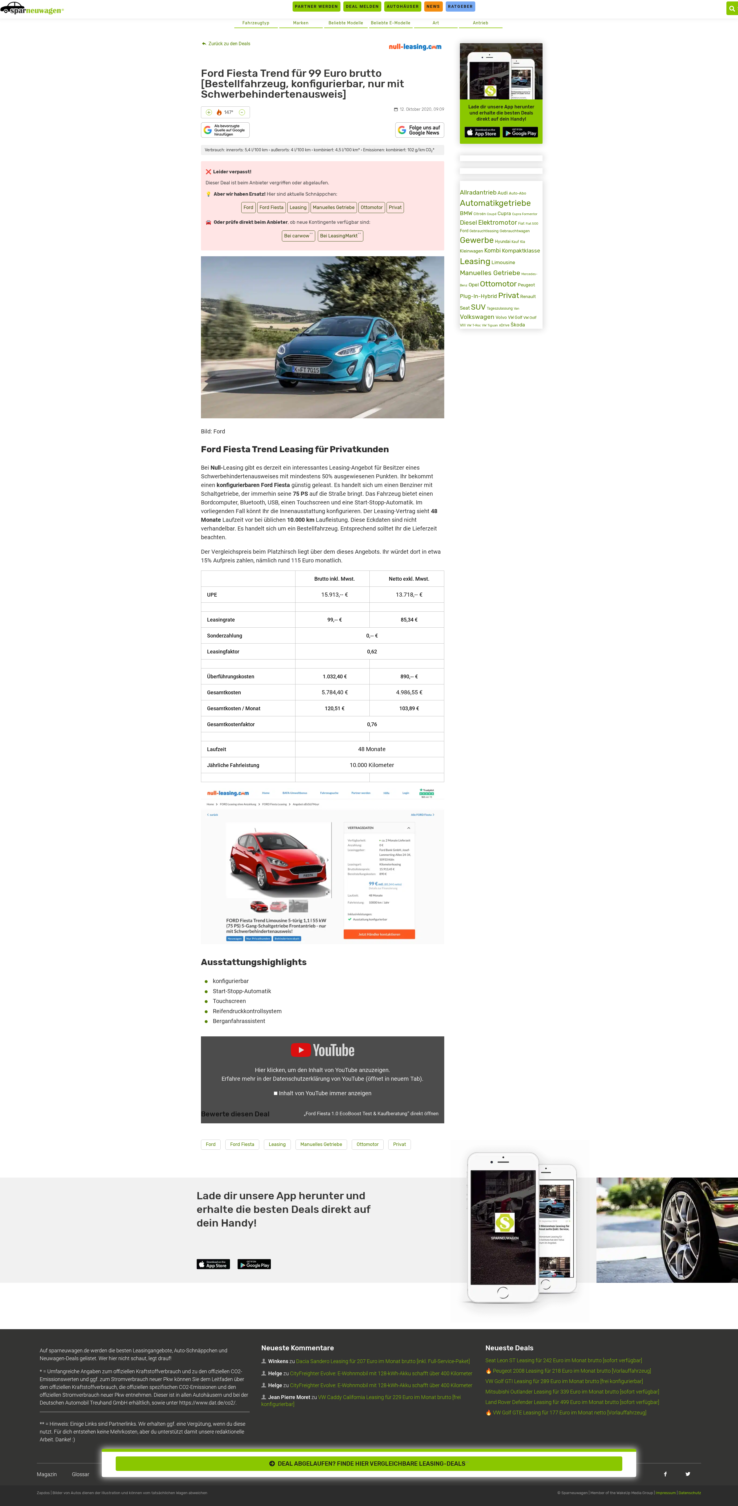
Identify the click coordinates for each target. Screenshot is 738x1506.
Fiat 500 (532, 224)
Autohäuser (403, 6)
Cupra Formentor (524, 214)
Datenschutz (690, 1493)
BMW (466, 213)
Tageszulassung (500, 308)
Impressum (666, 1493)
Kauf (515, 242)
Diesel (468, 222)
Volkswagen (477, 316)
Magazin (47, 1474)
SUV (478, 307)
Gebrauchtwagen (515, 231)
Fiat (521, 223)
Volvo (501, 317)
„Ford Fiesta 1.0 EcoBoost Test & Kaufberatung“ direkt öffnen (371, 1113)
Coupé (491, 214)
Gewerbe (477, 240)
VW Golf (515, 317)
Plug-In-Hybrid (478, 296)
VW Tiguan (490, 325)
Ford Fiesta (272, 207)
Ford (248, 207)
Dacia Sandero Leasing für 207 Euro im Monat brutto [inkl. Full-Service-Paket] (383, 1361)
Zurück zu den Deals (228, 43)
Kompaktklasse (521, 250)
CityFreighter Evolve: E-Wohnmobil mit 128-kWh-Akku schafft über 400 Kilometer (381, 1373)
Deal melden (362, 6)
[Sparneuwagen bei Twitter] (688, 1474)
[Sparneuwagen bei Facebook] (665, 1474)
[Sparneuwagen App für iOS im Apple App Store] (482, 132)
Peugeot (526, 285)
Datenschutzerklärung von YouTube (347, 1078)
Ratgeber (460, 6)
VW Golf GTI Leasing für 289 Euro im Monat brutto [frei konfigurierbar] (564, 1381)
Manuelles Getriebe (334, 207)
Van (516, 308)
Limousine (503, 262)
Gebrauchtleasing (483, 231)
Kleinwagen (471, 251)
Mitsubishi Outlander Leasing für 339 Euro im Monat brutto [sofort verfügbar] (572, 1392)
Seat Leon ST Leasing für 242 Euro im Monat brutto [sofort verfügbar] (563, 1360)
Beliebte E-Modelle (391, 23)
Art (436, 23)
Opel (474, 285)
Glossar (80, 1474)
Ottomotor (372, 207)
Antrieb (480, 23)
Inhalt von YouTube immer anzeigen (325, 1093)
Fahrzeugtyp (255, 23)
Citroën (480, 214)
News (433, 6)
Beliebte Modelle (346, 23)
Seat (465, 308)
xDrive (504, 325)
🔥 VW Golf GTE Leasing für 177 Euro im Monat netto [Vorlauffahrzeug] (565, 1412)
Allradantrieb (478, 192)
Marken (301, 23)
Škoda (518, 325)
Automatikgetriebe (495, 203)
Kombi (492, 250)
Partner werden (316, 6)
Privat (395, 207)
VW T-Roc (474, 325)
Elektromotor (497, 222)
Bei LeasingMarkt (340, 235)
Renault (528, 296)
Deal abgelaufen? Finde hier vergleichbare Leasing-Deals (372, 1463)
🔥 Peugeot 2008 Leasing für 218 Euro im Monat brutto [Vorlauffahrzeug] (568, 1371)
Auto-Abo (517, 193)
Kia (522, 242)
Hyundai (502, 241)
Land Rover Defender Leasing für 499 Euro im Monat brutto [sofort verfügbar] (572, 1402)
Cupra (504, 213)
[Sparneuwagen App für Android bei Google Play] (520, 132)
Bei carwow (298, 235)
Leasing (298, 207)
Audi (503, 193)
